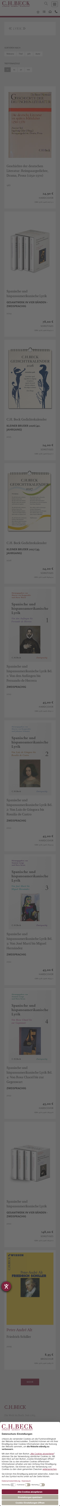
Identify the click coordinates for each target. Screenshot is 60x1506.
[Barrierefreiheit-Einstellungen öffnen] (6, 1286)
